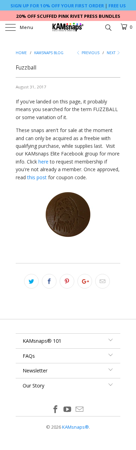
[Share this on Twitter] (31, 281)
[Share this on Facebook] (49, 281)
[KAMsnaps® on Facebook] (55, 409)
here (43, 161)
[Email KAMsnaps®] (80, 409)
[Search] (108, 27)
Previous (90, 52)
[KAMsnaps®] (68, 28)
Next (111, 52)
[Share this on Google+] (84, 281)
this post (37, 177)
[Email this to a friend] (102, 281)
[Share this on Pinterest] (67, 281)
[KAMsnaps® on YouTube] (67, 409)
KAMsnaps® (75, 427)
